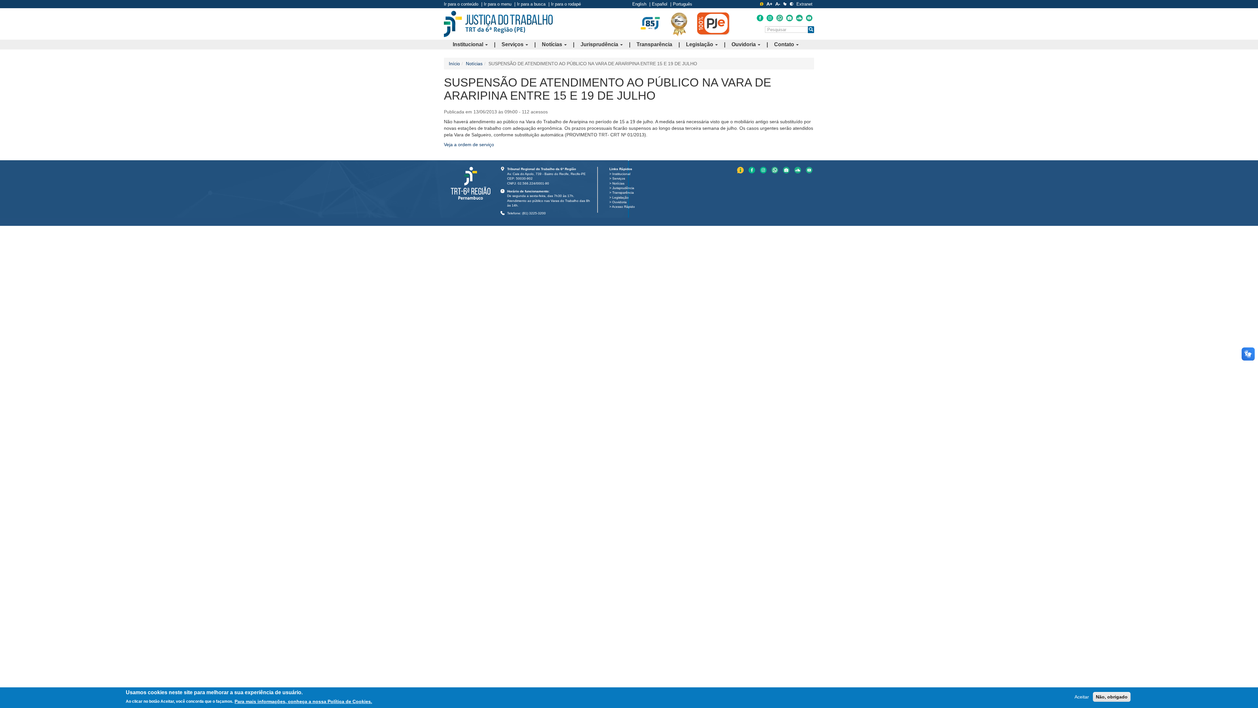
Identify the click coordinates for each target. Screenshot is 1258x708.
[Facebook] (760, 18)
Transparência (654, 44)
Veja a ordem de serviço (469, 144)
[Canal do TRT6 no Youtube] (809, 18)
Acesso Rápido (623, 206)
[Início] (498, 24)
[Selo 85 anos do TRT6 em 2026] (650, 23)
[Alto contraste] (791, 4)
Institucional (469, 44)
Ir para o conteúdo (461, 4)
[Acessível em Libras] (785, 4)
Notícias (552, 44)
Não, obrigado (1112, 696)
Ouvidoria (744, 44)
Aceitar (1082, 696)
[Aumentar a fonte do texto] (769, 4)
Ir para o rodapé (566, 4)
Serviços (513, 44)
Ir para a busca (531, 4)
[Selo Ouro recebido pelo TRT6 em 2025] (679, 24)
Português (682, 4)
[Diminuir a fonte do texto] (777, 4)
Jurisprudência (600, 44)
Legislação (700, 44)
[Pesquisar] (811, 29)
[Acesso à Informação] (761, 4)
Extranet (804, 4)
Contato (784, 44)
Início (454, 63)
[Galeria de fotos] (789, 18)
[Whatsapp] (779, 18)
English (639, 4)
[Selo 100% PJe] (713, 23)
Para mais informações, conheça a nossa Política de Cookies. (303, 701)
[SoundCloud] (799, 18)
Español (659, 4)
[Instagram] (770, 18)
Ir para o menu (497, 4)
